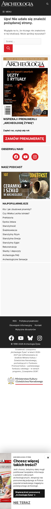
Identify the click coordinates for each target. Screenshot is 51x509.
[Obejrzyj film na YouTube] (25, 185)
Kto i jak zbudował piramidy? (17, 209)
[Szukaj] (8, 48)
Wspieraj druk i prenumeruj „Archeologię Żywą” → (27, 493)
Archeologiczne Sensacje (15, 259)
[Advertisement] (25, 289)
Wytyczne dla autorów (25, 329)
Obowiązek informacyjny (20, 325)
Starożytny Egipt (11, 242)
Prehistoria (8, 217)
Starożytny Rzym (11, 234)
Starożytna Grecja (12, 238)
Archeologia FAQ (11, 255)
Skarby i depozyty (12, 251)
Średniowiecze (10, 230)
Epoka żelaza (9, 221)
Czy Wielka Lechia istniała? (16, 213)
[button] (47, 4)
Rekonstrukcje (10, 246)
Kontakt (38, 325)
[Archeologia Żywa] (17, 4)
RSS (15, 321)
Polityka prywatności (28, 321)
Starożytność (9, 226)
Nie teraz (21, 503)
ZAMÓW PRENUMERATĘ (24, 139)
